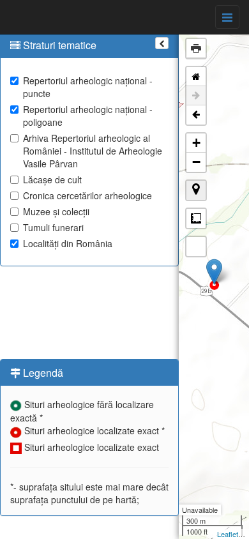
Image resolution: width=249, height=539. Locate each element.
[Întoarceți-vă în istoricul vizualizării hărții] (196, 115)
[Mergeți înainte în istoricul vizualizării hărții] (196, 95)
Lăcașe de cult (52, 179)
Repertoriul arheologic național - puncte (88, 87)
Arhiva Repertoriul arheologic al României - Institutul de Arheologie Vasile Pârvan (92, 151)
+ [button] (196, 143)
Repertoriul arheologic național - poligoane (88, 115)
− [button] (196, 162)
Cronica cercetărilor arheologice (87, 195)
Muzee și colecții (56, 211)
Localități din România (67, 243)
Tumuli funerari (53, 227)
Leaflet (227, 534)
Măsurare (196, 218)
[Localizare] (196, 190)
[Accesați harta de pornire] (196, 76)
